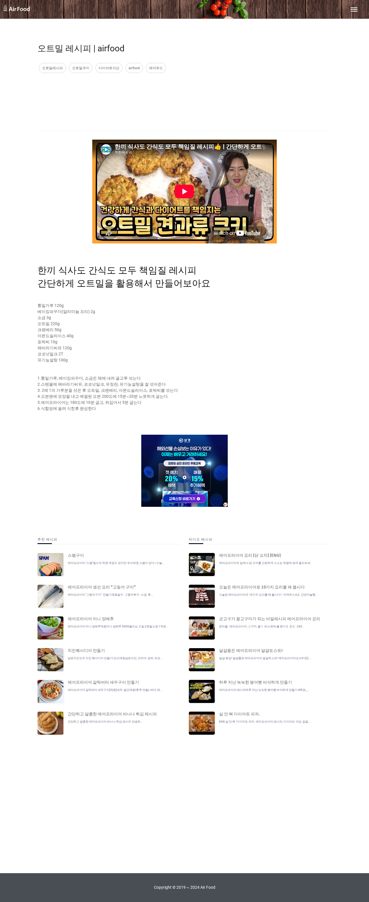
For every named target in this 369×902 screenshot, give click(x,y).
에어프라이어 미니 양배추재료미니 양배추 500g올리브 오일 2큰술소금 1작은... (118, 626)
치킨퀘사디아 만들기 (86, 650)
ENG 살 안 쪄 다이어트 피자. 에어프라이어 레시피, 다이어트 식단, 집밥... (265, 721)
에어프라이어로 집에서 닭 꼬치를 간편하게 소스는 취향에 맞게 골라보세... (266, 563)
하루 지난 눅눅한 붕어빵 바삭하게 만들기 (255, 682)
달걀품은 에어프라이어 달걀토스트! (251, 650)
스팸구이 (76, 555)
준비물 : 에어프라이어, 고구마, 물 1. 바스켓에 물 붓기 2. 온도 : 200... (262, 626)
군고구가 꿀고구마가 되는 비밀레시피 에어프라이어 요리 (269, 618)
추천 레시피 (47, 539)
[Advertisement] (183, 96)
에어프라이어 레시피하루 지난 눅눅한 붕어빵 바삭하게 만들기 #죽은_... (264, 689)
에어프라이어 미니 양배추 (91, 618)
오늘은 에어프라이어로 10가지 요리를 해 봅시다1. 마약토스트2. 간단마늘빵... (268, 594)
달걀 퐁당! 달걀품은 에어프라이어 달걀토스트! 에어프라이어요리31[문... (265, 658)
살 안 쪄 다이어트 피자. (239, 714)
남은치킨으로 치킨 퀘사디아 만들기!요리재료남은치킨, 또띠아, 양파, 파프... (115, 658)
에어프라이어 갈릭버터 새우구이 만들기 (103, 682)
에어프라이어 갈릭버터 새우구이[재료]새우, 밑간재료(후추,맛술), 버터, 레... (115, 689)
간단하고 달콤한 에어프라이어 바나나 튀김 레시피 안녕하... (105, 721)
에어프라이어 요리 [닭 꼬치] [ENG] (250, 555)
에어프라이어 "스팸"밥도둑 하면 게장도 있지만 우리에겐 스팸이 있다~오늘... (116, 563)
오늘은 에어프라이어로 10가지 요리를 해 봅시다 (262, 587)
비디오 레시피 (200, 539)
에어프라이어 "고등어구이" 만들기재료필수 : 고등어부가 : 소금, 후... (110, 594)
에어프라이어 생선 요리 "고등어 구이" (102, 587)
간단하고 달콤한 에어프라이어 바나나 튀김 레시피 (112, 714)
